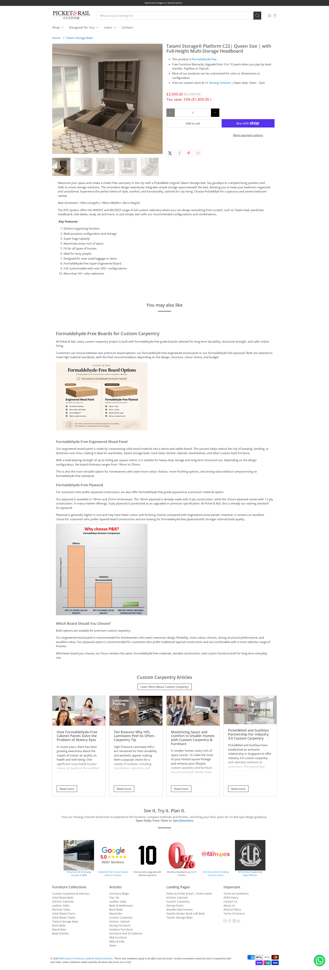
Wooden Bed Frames (179, 909)
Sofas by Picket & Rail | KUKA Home (189, 893)
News (112, 945)
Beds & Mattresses (121, 905)
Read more (67, 789)
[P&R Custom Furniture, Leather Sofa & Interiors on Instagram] (234, 921)
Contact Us (230, 901)
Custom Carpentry (121, 917)
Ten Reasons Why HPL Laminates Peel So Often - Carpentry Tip (135, 735)
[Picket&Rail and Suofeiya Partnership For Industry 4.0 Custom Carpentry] (250, 710)
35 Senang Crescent (218, 83)
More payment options (248, 135)
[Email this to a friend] (198, 153)
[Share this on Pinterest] (188, 153)
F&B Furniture (118, 937)
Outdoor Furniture (121, 929)
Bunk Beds (59, 925)
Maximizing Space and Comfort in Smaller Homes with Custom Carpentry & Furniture (193, 737)
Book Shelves (60, 933)
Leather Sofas (60, 905)
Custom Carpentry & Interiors (71, 893)
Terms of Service (234, 913)
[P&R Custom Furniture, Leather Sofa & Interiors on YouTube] (238, 921)
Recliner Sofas (61, 909)
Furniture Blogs (119, 893)
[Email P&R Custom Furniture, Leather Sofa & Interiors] (225, 921)
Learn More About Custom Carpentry (165, 687)
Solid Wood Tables (64, 917)
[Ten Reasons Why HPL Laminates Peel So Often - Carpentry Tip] (135, 711)
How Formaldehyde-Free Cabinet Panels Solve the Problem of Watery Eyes (77, 735)
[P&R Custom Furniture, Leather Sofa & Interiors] (71, 15)
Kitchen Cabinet (119, 921)
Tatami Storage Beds (79, 38)
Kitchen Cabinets (63, 901)
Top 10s (114, 897)
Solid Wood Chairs (63, 913)
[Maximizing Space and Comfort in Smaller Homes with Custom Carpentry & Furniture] (193, 711)
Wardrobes (59, 929)
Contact (127, 27)
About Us (229, 905)
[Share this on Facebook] (179, 153)
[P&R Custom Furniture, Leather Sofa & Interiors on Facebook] (229, 921)
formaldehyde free (204, 59)
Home (56, 38)
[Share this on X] (170, 153)
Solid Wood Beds (62, 897)
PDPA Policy (231, 897)
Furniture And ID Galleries (126, 933)
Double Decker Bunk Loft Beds (185, 913)
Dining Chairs (175, 905)
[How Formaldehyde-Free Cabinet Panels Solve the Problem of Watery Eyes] (78, 711)
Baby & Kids (117, 941)
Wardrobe (115, 913)
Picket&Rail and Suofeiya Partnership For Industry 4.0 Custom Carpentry (248, 734)
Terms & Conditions (236, 893)
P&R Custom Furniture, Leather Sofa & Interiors (85, 958)
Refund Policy (232, 909)
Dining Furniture (119, 925)
